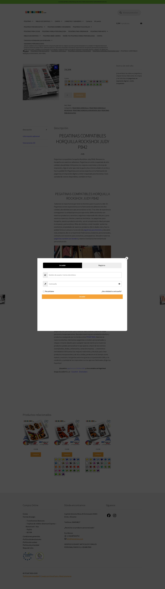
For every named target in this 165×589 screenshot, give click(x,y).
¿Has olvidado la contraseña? (112, 291)
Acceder (82, 297)
